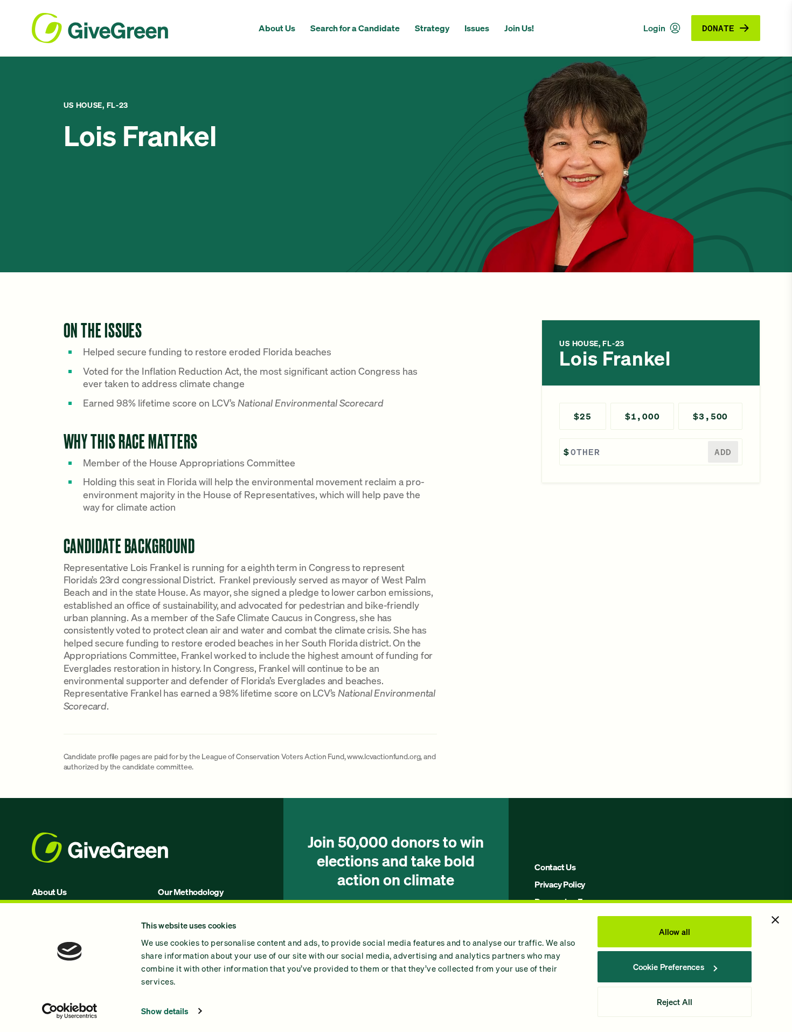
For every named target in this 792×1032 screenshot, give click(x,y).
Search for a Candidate (355, 28)
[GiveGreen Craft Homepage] (140, 28)
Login (654, 28)
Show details (165, 1011)
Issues (476, 28)
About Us (277, 28)
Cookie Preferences (668, 966)
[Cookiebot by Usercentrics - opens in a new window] (70, 1011)
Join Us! (519, 28)
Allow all (674, 931)
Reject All (674, 1001)
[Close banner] (775, 920)
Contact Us (554, 867)
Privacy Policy (559, 884)
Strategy (432, 28)
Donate (718, 27)
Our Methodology (190, 892)
